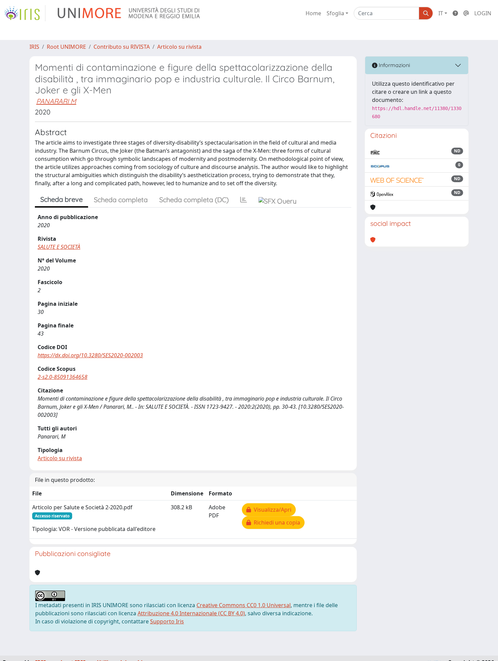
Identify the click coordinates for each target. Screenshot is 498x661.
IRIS (34, 46)
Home (313, 13)
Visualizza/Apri (271, 509)
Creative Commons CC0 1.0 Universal (243, 605)
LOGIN (482, 13)
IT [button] (440, 13)
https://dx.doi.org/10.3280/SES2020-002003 (90, 355)
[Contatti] (466, 13)
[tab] (243, 200)
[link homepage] (24, 13)
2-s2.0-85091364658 (62, 377)
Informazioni (393, 65)
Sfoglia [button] (335, 13)
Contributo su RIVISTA (122, 46)
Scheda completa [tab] (121, 199)
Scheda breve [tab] (61, 199)
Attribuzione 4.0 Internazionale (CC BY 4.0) (191, 613)
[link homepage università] (129, 13)
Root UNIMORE (66, 46)
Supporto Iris (167, 621)
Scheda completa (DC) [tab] (194, 199)
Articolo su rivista (179, 46)
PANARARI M (56, 101)
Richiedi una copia (275, 522)
